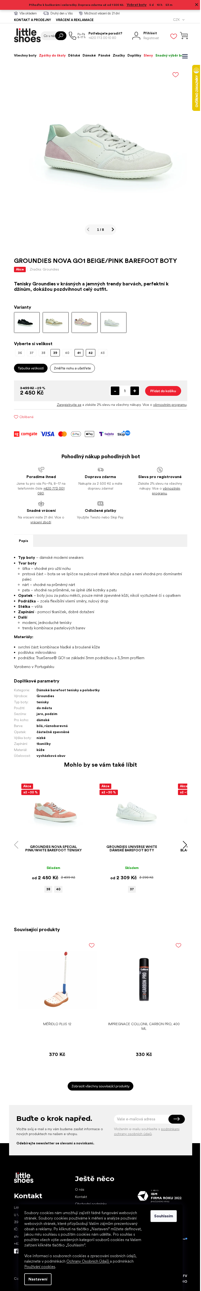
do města (42, 708)
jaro (38, 714)
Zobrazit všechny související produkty (99, 1086)
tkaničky (42, 744)
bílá (38, 726)
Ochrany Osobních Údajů (86, 1261)
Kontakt (79, 1197)
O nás (77, 1189)
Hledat (58, 35)
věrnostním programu (168, 405)
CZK (174, 20)
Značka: (42, 269)
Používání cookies (38, 1266)
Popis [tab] (21, 541)
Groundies (43, 696)
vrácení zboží (39, 522)
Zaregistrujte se (67, 405)
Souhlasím (161, 1216)
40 (56, 889)
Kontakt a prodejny (30, 20)
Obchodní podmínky (89, 1204)
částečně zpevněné (51, 732)
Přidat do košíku (161, 391)
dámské (41, 720)
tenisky (41, 702)
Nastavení (36, 1279)
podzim (49, 714)
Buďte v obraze (14, 1251)
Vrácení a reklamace (73, 20)
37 (130, 889)
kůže (39, 750)
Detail (49, 835)
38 (47, 889)
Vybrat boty (135, 5)
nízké (39, 738)
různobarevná (54, 726)
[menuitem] (23, 55)
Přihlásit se (174, 1119)
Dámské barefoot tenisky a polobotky (66, 690)
